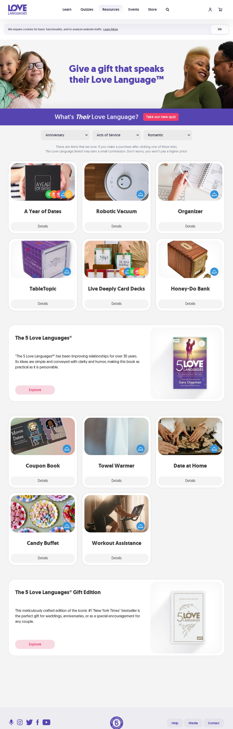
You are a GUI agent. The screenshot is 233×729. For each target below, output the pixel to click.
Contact (213, 723)
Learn (67, 9)
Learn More (110, 29)
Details (43, 226)
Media (193, 723)
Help (175, 723)
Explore (35, 389)
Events (133, 9)
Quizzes (87, 9)
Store (152, 9)
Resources (110, 9)
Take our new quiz (161, 116)
